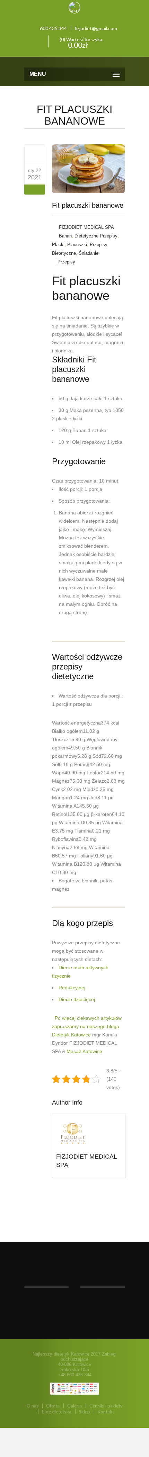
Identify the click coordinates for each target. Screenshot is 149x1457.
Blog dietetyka (56, 1411)
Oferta (53, 1405)
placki (58, 244)
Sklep (84, 1411)
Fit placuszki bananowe (87, 205)
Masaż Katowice (84, 1051)
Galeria (74, 1405)
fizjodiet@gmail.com (95, 28)
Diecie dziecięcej (77, 999)
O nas (32, 1405)
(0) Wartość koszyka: (81, 41)
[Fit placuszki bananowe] (35, 153)
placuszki (77, 244)
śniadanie (88, 253)
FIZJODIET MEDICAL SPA (86, 227)
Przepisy (66, 261)
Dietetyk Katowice (71, 1034)
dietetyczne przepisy (95, 236)
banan (65, 236)
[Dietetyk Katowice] (74, 61)
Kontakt (106, 1411)
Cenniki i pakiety (106, 1405)
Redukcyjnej (72, 987)
